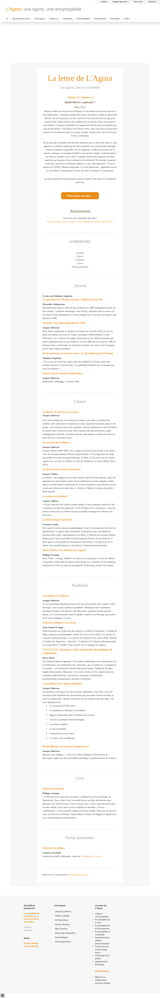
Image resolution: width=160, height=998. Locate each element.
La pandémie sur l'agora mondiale (62, 683)
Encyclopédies (83, 18)
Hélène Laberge (62, 915)
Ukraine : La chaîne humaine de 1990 (63, 322)
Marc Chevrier (61, 928)
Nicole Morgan (61, 937)
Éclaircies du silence (53, 848)
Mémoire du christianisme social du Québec (102, 980)
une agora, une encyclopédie (52, 8)
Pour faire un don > (80, 195)
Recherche (152, 2)
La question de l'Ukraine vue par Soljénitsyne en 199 (72, 299)
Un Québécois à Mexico (55, 595)
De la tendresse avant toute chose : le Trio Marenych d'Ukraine (77, 353)
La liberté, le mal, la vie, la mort (60, 411)
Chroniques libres (63, 941)
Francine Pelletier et (59, 622)
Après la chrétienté (53, 788)
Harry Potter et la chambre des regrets (64, 550)
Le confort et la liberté (55, 496)
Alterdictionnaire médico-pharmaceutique (102, 940)
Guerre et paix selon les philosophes (62, 373)
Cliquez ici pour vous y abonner (61, 221)
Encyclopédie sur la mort (102, 921)
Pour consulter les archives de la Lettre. (96, 221)
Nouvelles (115, 18)
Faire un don (138, 2)
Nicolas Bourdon (62, 924)
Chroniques (39, 18)
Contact (103, 2)
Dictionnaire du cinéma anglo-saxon (101, 949)
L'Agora (14, 8)
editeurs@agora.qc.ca (78, 874)
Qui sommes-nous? (21, 18)
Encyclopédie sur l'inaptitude (102, 933)
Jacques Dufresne (63, 911)
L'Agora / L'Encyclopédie (102, 915)
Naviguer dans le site (120, 2)
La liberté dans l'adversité (57, 519)
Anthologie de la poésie (102, 957)
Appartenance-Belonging (101, 963)
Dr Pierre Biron (61, 920)
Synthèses (67, 18)
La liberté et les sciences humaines (61, 469)
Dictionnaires (100, 18)
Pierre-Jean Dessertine (65, 933)
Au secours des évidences (56, 442)
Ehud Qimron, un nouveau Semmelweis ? (65, 746)
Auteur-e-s (53, 18)
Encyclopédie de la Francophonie (102, 927)
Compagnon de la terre (91, 856)
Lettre (126, 18)
